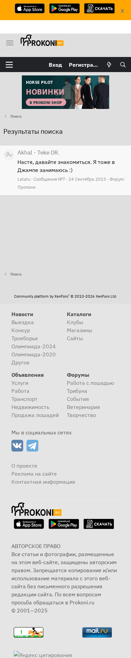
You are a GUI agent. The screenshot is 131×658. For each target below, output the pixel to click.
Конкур (20, 330)
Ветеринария (83, 407)
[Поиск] (123, 64)
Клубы (75, 322)
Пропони (26, 187)
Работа (20, 390)
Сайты (75, 338)
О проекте (24, 465)
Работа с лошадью (90, 382)
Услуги (19, 382)
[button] (9, 64)
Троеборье (24, 338)
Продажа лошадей (35, 415)
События (78, 399)
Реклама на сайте (34, 473)
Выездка (22, 322)
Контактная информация (43, 481)
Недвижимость (30, 407)
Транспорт (24, 399)
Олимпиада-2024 (33, 346)
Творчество (81, 415)
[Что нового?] (109, 64)
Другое (20, 362)
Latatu (23, 179)
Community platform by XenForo (65, 296)
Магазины (79, 330)
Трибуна (77, 390)
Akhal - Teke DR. (38, 152)
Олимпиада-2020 (33, 354)
